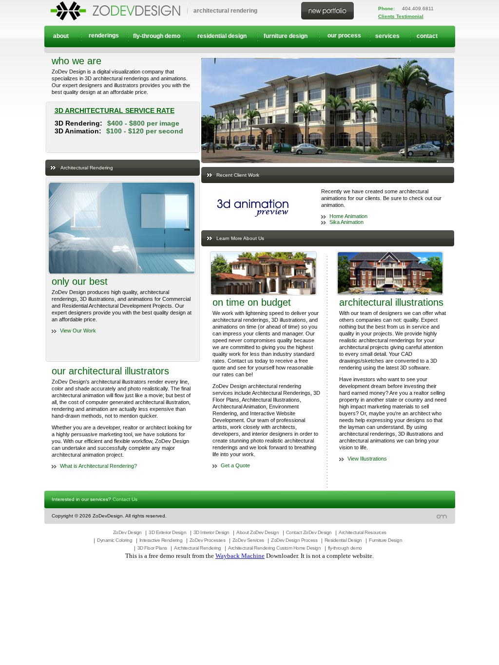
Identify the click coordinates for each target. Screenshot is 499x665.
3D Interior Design (211, 532)
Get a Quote (235, 465)
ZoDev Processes (208, 540)
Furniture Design (385, 540)
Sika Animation (346, 222)
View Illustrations (367, 459)
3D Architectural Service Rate (114, 110)
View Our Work (78, 330)
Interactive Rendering (161, 540)
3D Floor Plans (152, 548)
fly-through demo (345, 548)
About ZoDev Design (257, 532)
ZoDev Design (127, 532)
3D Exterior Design (167, 532)
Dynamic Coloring (114, 540)
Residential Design (343, 540)
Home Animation (348, 216)
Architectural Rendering (197, 548)
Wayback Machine (240, 555)
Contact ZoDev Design (309, 532)
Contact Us (125, 499)
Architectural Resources (362, 532)
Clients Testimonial (400, 16)
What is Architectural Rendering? (98, 466)
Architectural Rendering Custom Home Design (274, 548)
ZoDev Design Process (294, 540)
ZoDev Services (248, 540)
